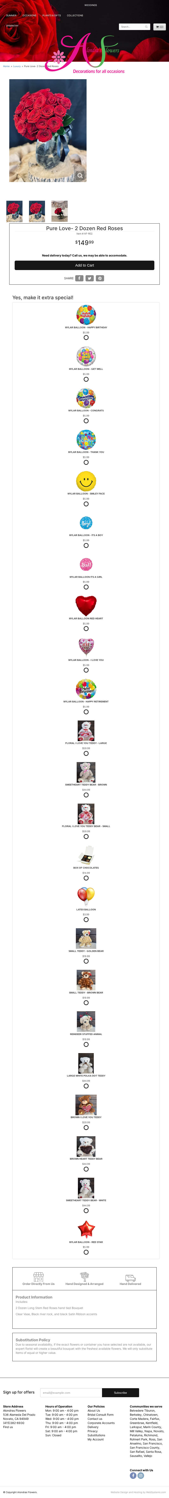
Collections (75, 15)
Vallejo (148, 1455)
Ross (152, 1439)
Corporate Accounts (101, 1423)
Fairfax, (155, 1418)
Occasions (29, 15)
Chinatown (150, 1414)
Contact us (95, 1418)
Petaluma (136, 1435)
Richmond (150, 1435)
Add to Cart (84, 265)
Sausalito (136, 1455)
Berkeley (136, 1414)
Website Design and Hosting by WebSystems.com (138, 1492)
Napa (148, 1431)
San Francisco (152, 1443)
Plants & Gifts (51, 15)
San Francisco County (144, 1447)
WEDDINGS (90, 5)
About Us (94, 1410)
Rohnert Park (138, 1439)
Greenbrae (137, 1423)
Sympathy (12, 25)
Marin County (152, 1427)
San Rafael (137, 1451)
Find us (8, 1427)
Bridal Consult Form (101, 1414)
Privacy (93, 1431)
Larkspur (136, 1427)
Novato (158, 1431)
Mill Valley (136, 1431)
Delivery (93, 1427)
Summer (11, 15)
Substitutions (96, 1435)
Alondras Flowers (84, 53)
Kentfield (151, 1423)
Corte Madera (139, 1418)
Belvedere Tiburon (142, 1410)
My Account (96, 1439)
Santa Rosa (153, 1451)
